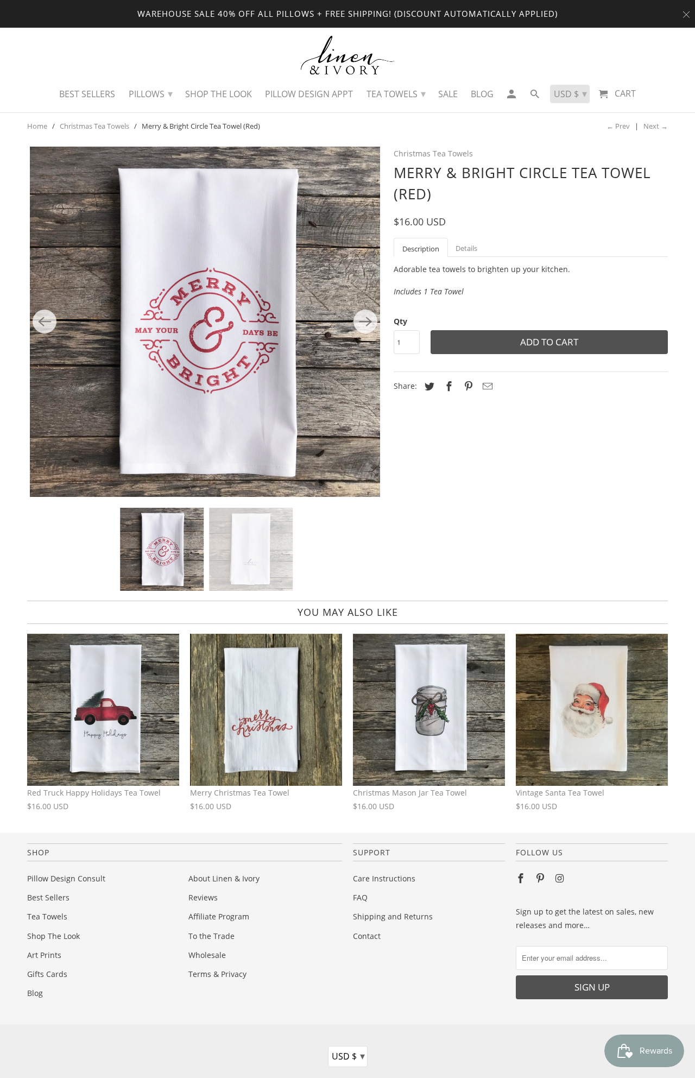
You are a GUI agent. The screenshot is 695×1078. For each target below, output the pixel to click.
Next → (655, 126)
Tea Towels (47, 916)
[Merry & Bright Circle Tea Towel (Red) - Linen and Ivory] (205, 322)
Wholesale (207, 955)
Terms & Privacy (217, 974)
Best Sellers (48, 897)
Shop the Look (218, 94)
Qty (400, 321)
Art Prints (44, 955)
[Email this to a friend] (486, 386)
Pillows (151, 93)
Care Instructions (384, 878)
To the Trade (211, 936)
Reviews (203, 897)
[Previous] (44, 321)
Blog (35, 993)
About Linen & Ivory (224, 878)
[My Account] (511, 96)
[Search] (535, 96)
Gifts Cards (47, 974)
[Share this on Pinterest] (467, 386)
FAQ (360, 897)
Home (37, 126)
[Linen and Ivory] (348, 55)
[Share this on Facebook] (447, 386)
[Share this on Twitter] (428, 386)
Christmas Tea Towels (94, 126)
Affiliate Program (218, 916)
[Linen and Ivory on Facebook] (522, 878)
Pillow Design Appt (309, 94)
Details (466, 248)
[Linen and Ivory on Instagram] (561, 878)
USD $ (348, 1055)
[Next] (365, 321)
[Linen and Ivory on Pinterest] (541, 878)
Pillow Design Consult (66, 878)
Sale (448, 94)
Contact (367, 936)
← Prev (618, 126)
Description (420, 249)
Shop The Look (53, 936)
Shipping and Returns (393, 916)
